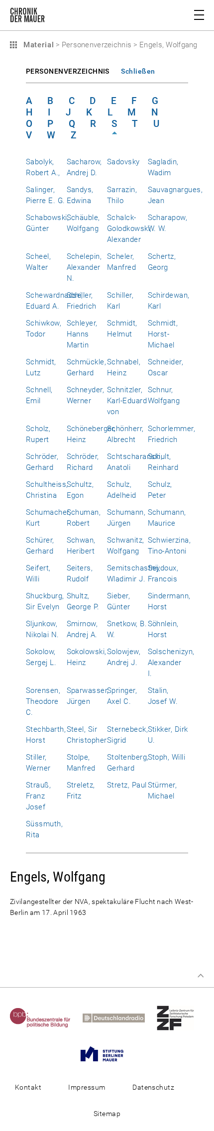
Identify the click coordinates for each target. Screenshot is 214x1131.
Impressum (86, 1087)
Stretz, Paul (127, 785)
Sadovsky (123, 161)
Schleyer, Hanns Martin (82, 334)
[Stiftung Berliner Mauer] (107, 1053)
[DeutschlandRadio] (119, 1017)
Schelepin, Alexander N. (84, 267)
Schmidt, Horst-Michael (163, 334)
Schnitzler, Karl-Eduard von (127, 400)
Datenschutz (153, 1087)
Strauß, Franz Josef (38, 796)
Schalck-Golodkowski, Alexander (129, 228)
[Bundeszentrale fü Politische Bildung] (45, 1017)
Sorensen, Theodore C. (43, 701)
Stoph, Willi (167, 757)
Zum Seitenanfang (200, 976)
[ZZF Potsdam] (180, 1017)
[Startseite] (27, 16)
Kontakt (28, 1087)
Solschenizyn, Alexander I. (171, 662)
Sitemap (107, 1114)
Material (37, 44)
